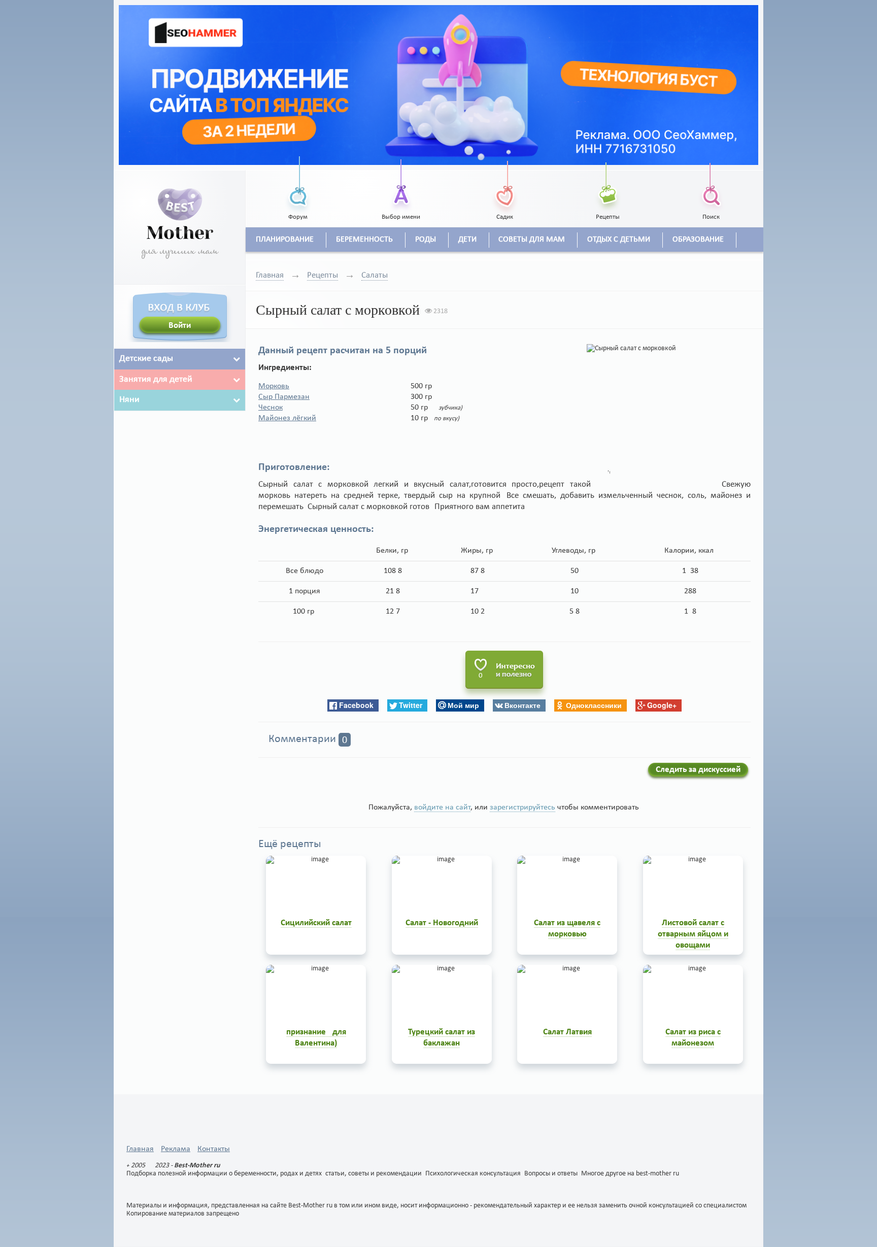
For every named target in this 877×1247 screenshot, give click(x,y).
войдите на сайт (442, 807)
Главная (270, 275)
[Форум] (298, 184)
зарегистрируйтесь (522, 807)
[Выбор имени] (401, 184)
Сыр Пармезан (284, 397)
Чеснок (270, 407)
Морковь (273, 386)
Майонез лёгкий (287, 418)
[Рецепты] (608, 184)
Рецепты (322, 275)
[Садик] (504, 184)
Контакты (213, 1149)
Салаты (374, 275)
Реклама (175, 1149)
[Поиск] (711, 184)
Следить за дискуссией (698, 769)
